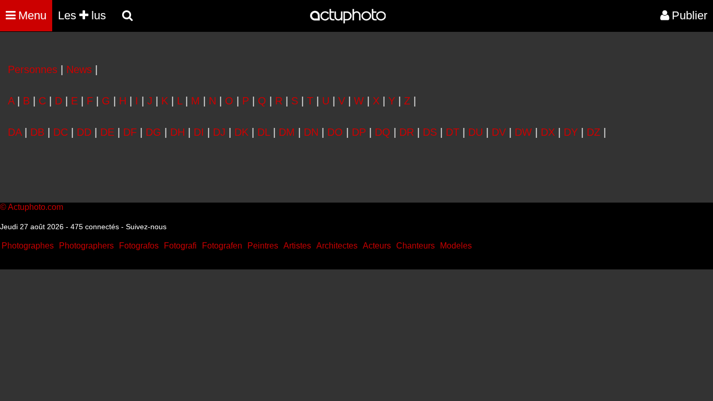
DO (335, 132)
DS (430, 132)
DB (37, 132)
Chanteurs (415, 245)
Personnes (32, 69)
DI (199, 132)
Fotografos (139, 245)
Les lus (82, 15)
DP (359, 132)
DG (153, 132)
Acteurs (377, 245)
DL (263, 132)
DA (14, 132)
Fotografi (180, 245)
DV (499, 132)
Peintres (262, 245)
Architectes (337, 245)
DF (130, 132)
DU (475, 132)
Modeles (456, 245)
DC (60, 132)
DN (311, 132)
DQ (382, 132)
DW (523, 132)
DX (548, 132)
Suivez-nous (146, 226)
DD (84, 132)
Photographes (28, 245)
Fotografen (222, 245)
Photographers (86, 245)
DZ (593, 132)
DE (107, 132)
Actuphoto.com (35, 207)
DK (241, 132)
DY (571, 132)
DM (287, 132)
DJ (219, 132)
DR (406, 132)
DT (452, 132)
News (79, 69)
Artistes (297, 245)
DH (177, 132)
